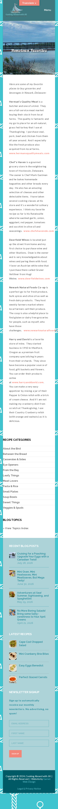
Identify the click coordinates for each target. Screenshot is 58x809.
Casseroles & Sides (14, 459)
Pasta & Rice (10, 486)
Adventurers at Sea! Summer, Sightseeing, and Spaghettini (33, 595)
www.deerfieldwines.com (34, 278)
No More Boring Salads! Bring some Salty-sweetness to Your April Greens (31, 615)
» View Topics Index (15, 528)
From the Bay (11, 470)
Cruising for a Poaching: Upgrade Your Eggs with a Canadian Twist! (33, 556)
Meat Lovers (10, 480)
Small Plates (10, 491)
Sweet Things (11, 502)
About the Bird (12, 448)
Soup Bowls (10, 497)
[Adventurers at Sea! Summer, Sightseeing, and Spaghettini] (12, 594)
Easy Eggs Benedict (31, 665)
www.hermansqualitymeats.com (29, 153)
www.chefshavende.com (39, 230)
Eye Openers (10, 464)
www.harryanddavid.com (28, 382)
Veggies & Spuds (13, 507)
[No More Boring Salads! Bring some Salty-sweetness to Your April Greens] (12, 612)
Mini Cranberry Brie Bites (34, 653)
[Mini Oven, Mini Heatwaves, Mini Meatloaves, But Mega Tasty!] (12, 573)
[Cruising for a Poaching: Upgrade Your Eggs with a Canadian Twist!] (12, 555)
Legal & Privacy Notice (29, 788)
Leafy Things (11, 475)
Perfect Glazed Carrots (33, 677)
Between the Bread (15, 454)
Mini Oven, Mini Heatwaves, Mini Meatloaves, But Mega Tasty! (30, 576)
